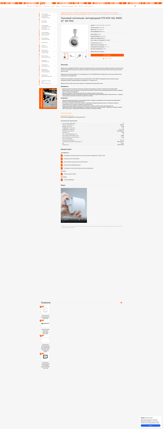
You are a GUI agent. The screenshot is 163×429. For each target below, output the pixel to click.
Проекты (58, 6)
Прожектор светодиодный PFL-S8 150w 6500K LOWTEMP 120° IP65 (45, 365)
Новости (53, 6)
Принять (150, 425)
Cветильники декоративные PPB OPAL (45, 317)
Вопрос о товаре (108, 58)
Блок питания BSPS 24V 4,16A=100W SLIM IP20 (45, 331)
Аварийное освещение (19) (45, 61)
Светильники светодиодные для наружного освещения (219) (46, 27)
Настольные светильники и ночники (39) (45, 51)
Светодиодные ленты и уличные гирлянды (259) (45, 34)
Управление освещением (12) (45, 65)
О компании (46, 6)
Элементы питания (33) (44, 46)
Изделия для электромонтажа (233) (46, 76)
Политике (156, 420)
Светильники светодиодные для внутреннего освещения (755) (46, 15)
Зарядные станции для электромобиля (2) (46, 82)
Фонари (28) (44, 42)
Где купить (81, 6)
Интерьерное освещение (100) (45, 39)
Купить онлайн (107, 55)
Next (87, 56)
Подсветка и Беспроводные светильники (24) (45, 70)
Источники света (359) (44, 21)
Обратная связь (89, 6)
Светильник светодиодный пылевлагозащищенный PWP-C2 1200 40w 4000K (45, 348)
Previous (61, 56)
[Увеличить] (74, 37)
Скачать (102, 51)
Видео (75, 6)
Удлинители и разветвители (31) (45, 56)
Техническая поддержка (67, 6)
